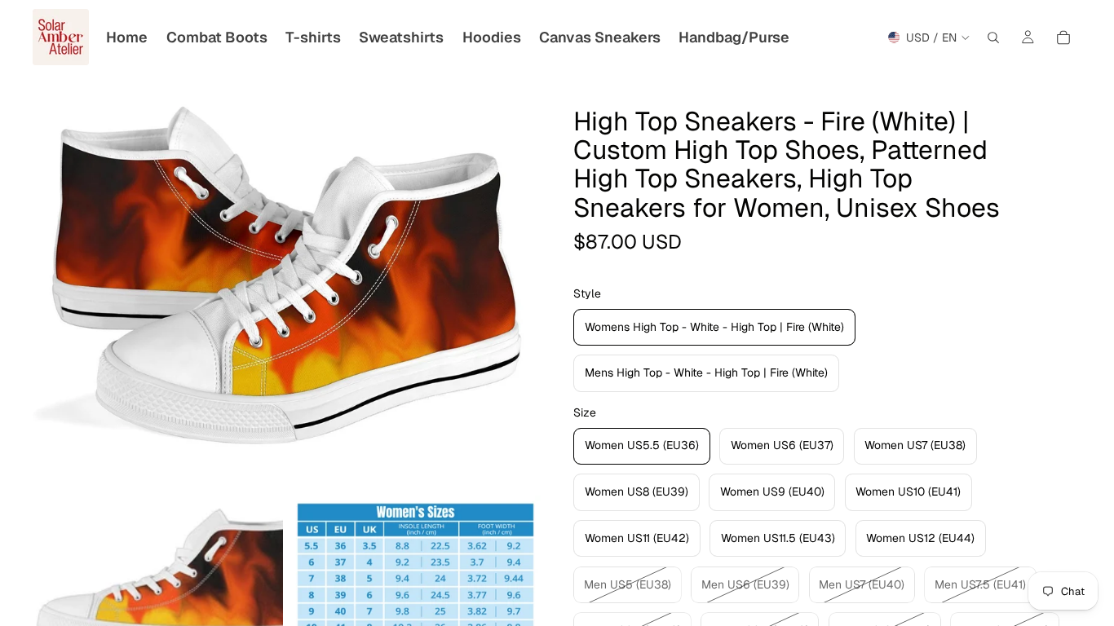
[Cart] (1063, 37)
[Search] (993, 37)
